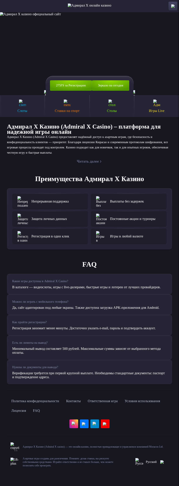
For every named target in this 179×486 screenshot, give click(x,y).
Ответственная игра (103, 401)
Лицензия (18, 410)
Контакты (73, 401)
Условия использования (142, 401)
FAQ (36, 410)
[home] (89, 6)
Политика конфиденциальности (35, 401)
